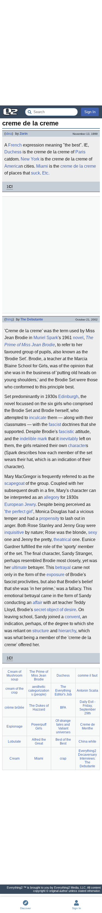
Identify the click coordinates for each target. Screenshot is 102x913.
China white (87, 741)
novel (78, 337)
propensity (49, 518)
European (13, 504)
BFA (63, 707)
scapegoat (14, 483)
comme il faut (87, 675)
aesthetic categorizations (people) (38, 690)
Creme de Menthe (87, 726)
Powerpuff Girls (38, 726)
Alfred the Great (39, 741)
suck (35, 173)
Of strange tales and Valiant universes (63, 726)
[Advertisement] (51, 52)
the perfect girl (18, 511)
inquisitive (14, 532)
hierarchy (67, 630)
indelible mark (33, 438)
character (77, 445)
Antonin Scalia (87, 690)
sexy (92, 532)
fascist (55, 424)
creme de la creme (78, 166)
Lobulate (14, 741)
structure (40, 630)
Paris (80, 152)
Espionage (15, 726)
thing (9, 319)
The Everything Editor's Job (63, 690)
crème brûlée (14, 707)
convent (72, 616)
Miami (42, 166)
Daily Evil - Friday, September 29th (87, 707)
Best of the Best (63, 741)
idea (8, 134)
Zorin (23, 134)
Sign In (89, 112)
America (12, 166)
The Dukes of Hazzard (39, 707)
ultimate (19, 567)
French (15, 145)
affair (37, 602)
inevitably (69, 438)
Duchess (12, 152)
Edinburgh (68, 396)
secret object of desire (55, 609)
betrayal (63, 567)
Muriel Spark (45, 337)
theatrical (62, 539)
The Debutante (31, 319)
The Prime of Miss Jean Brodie (48, 341)
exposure (55, 574)
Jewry (30, 504)
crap (63, 758)
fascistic (66, 431)
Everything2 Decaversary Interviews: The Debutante (87, 758)
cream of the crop (14, 690)
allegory (51, 497)
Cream (15, 758)
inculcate (38, 417)
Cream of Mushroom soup (14, 675)
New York (30, 159)
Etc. (46, 173)
